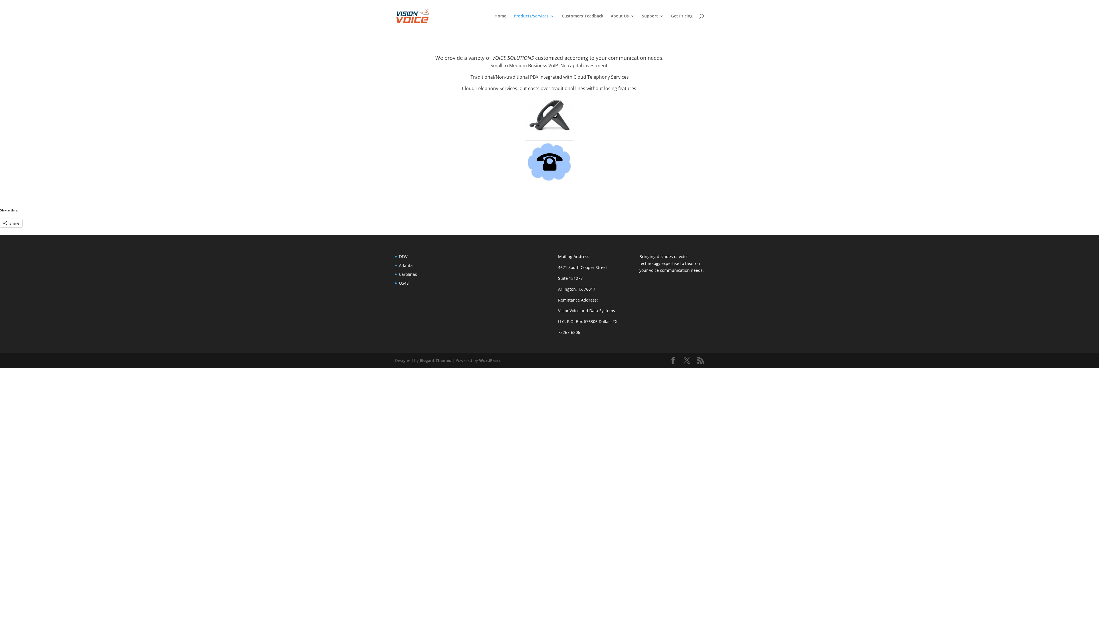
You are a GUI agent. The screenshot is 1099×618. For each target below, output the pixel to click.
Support (650, 16)
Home (500, 16)
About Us (620, 16)
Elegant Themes (435, 360)
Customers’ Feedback (582, 16)
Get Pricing (682, 16)
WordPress (490, 360)
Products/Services (531, 16)
